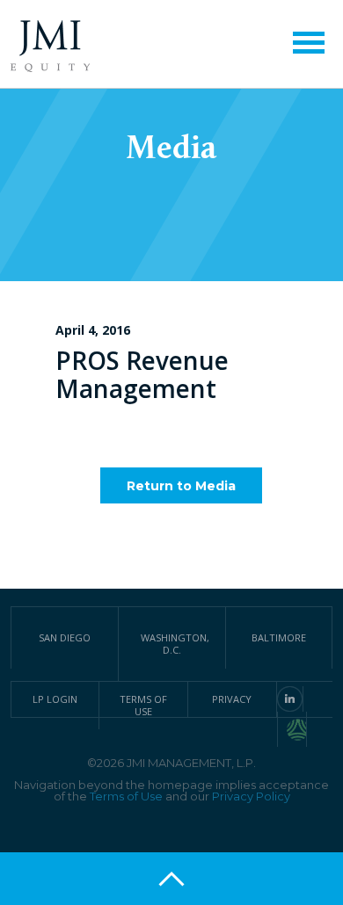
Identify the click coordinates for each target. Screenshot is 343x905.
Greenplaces (297, 729)
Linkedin (290, 699)
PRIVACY (232, 699)
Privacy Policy (251, 796)
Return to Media (181, 486)
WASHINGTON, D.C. (175, 643)
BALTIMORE (279, 637)
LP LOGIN (55, 699)
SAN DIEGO (65, 637)
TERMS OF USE (143, 705)
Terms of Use (126, 796)
